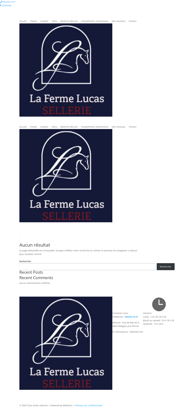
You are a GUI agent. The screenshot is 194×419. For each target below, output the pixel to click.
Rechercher (25, 261)
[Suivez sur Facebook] (21, 392)
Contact (132, 21)
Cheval (33, 21)
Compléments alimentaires (94, 21)
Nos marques (118, 21)
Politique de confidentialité (88, 405)
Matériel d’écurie (69, 21)
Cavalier (44, 21)
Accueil (23, 21)
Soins (54, 21)
